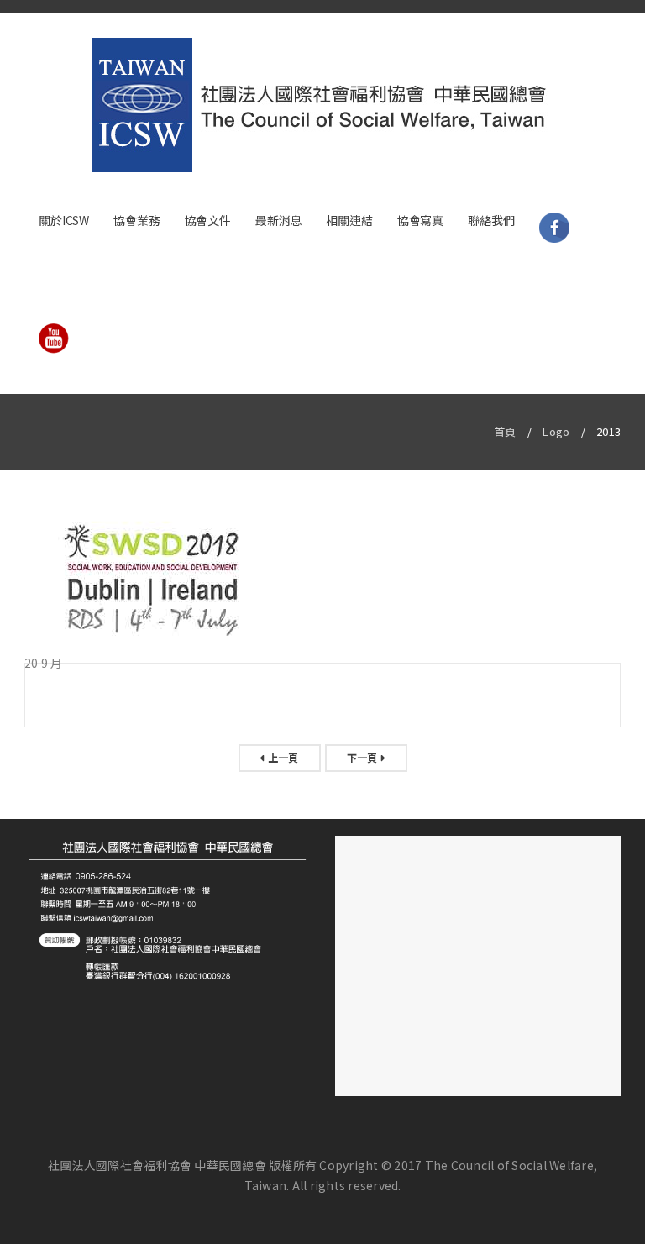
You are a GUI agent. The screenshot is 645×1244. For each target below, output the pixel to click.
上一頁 (283, 757)
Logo (556, 431)
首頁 (505, 431)
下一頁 (362, 757)
